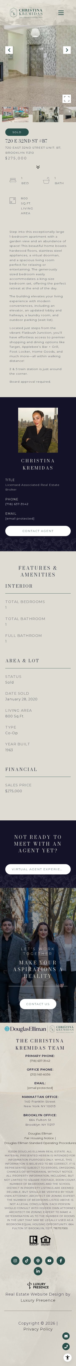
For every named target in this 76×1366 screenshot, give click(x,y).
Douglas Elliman (40, 1133)
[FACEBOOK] (61, 1260)
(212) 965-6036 (40, 1074)
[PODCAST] (38, 1260)
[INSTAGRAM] (15, 1260)
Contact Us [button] (38, 1004)
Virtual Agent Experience (40, 869)
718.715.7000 (60, 1228)
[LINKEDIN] (38, 1271)
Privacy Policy (38, 1329)
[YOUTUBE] (49, 1260)
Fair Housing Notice (39, 1138)
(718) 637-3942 (16, 504)
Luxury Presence (38, 1300)
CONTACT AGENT (38, 531)
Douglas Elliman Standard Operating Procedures (40, 1143)
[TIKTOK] (26, 1260)
